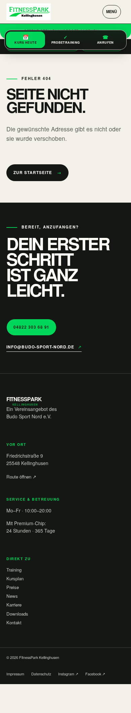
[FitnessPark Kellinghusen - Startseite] (28, 11)
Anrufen (105, 39)
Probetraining (65, 39)
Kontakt (13, 622)
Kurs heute (25, 39)
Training (13, 570)
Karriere (13, 604)
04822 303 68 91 (31, 327)
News (12, 596)
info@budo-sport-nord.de (43, 347)
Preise (12, 587)
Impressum (15, 673)
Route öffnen (21, 476)
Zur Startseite (37, 172)
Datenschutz (41, 673)
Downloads (17, 614)
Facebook (95, 673)
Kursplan (15, 578)
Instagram (68, 673)
